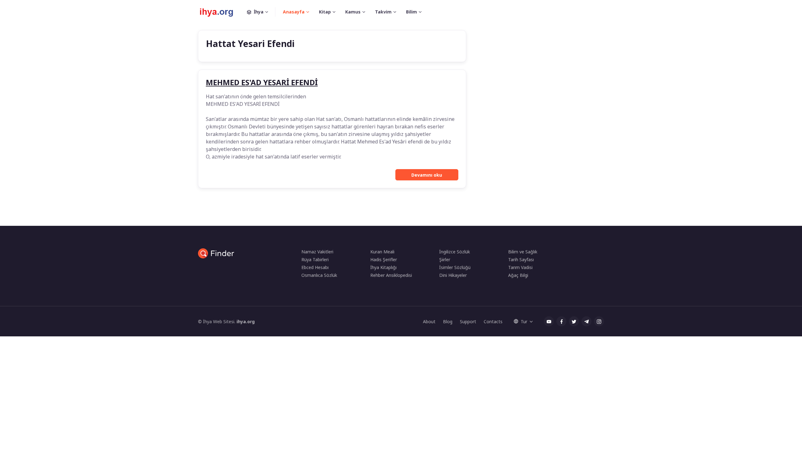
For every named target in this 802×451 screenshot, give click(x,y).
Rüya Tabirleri (315, 259)
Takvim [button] (383, 12)
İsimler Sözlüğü (455, 267)
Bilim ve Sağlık (522, 252)
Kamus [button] (353, 12)
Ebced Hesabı (315, 267)
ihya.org (246, 321)
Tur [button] (524, 321)
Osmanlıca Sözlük (319, 275)
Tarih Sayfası (521, 259)
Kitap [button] (325, 12)
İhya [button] (258, 12)
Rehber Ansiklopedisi (391, 275)
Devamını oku (426, 175)
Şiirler (444, 259)
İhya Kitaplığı (383, 267)
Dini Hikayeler (453, 275)
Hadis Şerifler (383, 259)
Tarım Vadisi (520, 267)
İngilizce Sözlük (454, 252)
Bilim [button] (411, 12)
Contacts (493, 321)
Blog (447, 321)
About (429, 321)
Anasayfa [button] (294, 12)
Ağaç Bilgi (518, 275)
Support (468, 321)
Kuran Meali (382, 252)
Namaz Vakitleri (317, 252)
